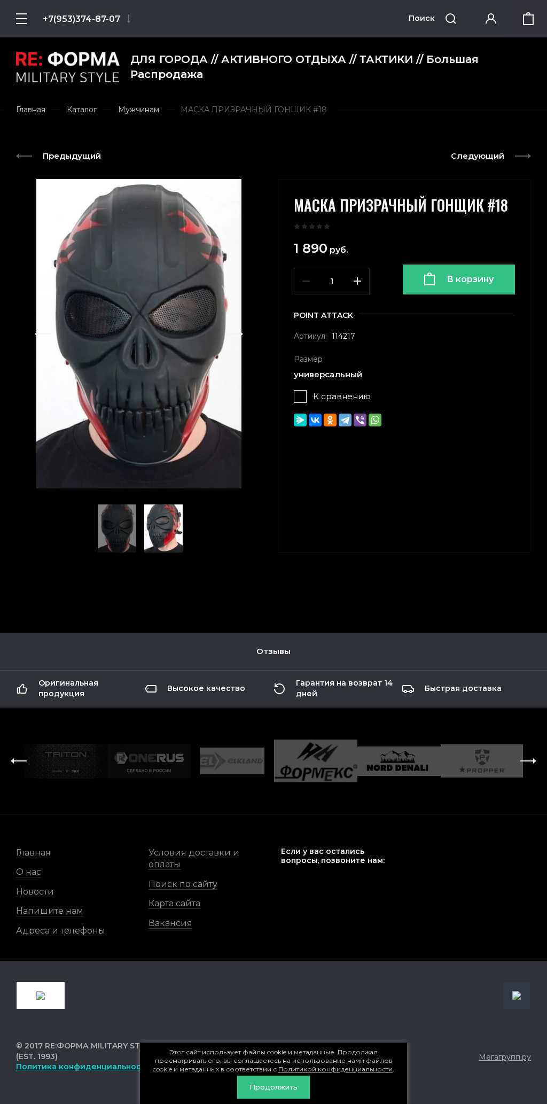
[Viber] (360, 420)
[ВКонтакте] (315, 420)
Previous (43, 334)
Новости (35, 892)
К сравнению (342, 396)
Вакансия (170, 923)
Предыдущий (72, 156)
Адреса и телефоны (60, 931)
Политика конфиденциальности (83, 1066)
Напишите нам (49, 911)
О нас (28, 872)
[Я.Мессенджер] (300, 420)
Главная (33, 853)
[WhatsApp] (375, 420)
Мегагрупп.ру (505, 1057)
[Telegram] (345, 420)
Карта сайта (174, 903)
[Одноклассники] (330, 420)
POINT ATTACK (323, 315)
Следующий (477, 156)
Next (235, 334)
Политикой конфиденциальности (335, 1069)
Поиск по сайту (183, 884)
